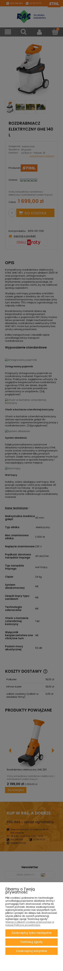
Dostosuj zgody (31, 942)
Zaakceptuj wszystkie (31, 951)
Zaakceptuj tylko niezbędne (31, 933)
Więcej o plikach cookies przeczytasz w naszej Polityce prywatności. (29, 923)
